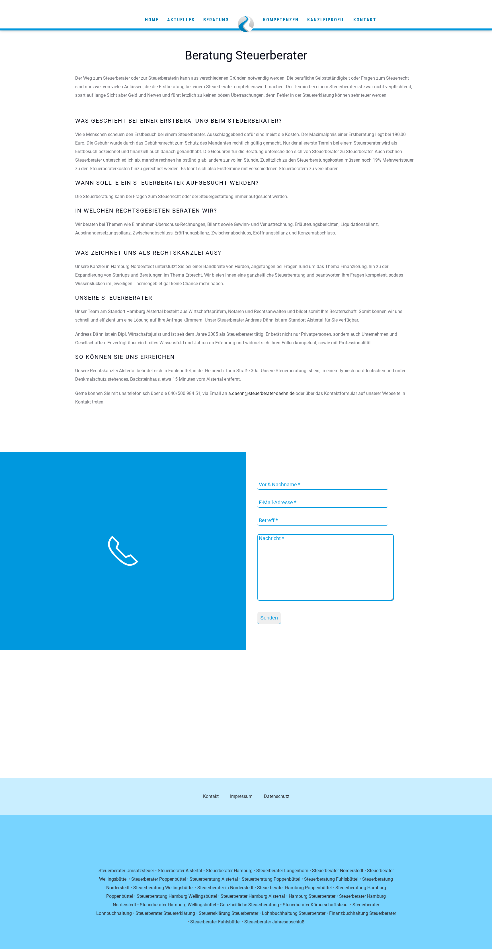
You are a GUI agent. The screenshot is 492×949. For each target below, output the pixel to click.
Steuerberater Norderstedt (337, 870)
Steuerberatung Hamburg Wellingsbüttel (177, 896)
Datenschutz (276, 796)
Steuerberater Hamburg (229, 870)
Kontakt (364, 19)
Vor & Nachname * (279, 484)
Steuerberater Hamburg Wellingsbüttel (178, 904)
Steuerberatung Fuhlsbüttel (331, 879)
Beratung (216, 19)
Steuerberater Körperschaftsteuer (316, 904)
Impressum (241, 796)
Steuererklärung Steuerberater (228, 913)
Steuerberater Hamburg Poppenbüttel (294, 887)
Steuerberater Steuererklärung (165, 913)
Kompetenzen (281, 19)
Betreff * (268, 520)
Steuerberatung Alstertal (214, 879)
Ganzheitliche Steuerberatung (249, 904)
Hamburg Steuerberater (312, 896)
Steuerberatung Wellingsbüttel (163, 887)
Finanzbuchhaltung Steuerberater (362, 913)
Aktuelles (181, 19)
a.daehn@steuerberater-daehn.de (261, 393)
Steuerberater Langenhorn (282, 870)
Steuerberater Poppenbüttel (158, 879)
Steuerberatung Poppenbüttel (271, 879)
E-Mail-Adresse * (277, 502)
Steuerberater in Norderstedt (225, 887)
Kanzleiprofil (326, 19)
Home (152, 19)
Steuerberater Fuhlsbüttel (215, 922)
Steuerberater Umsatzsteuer (126, 870)
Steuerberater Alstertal (180, 870)
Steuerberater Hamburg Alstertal (253, 896)
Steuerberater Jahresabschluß (274, 922)
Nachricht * (271, 538)
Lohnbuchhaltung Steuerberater (293, 913)
